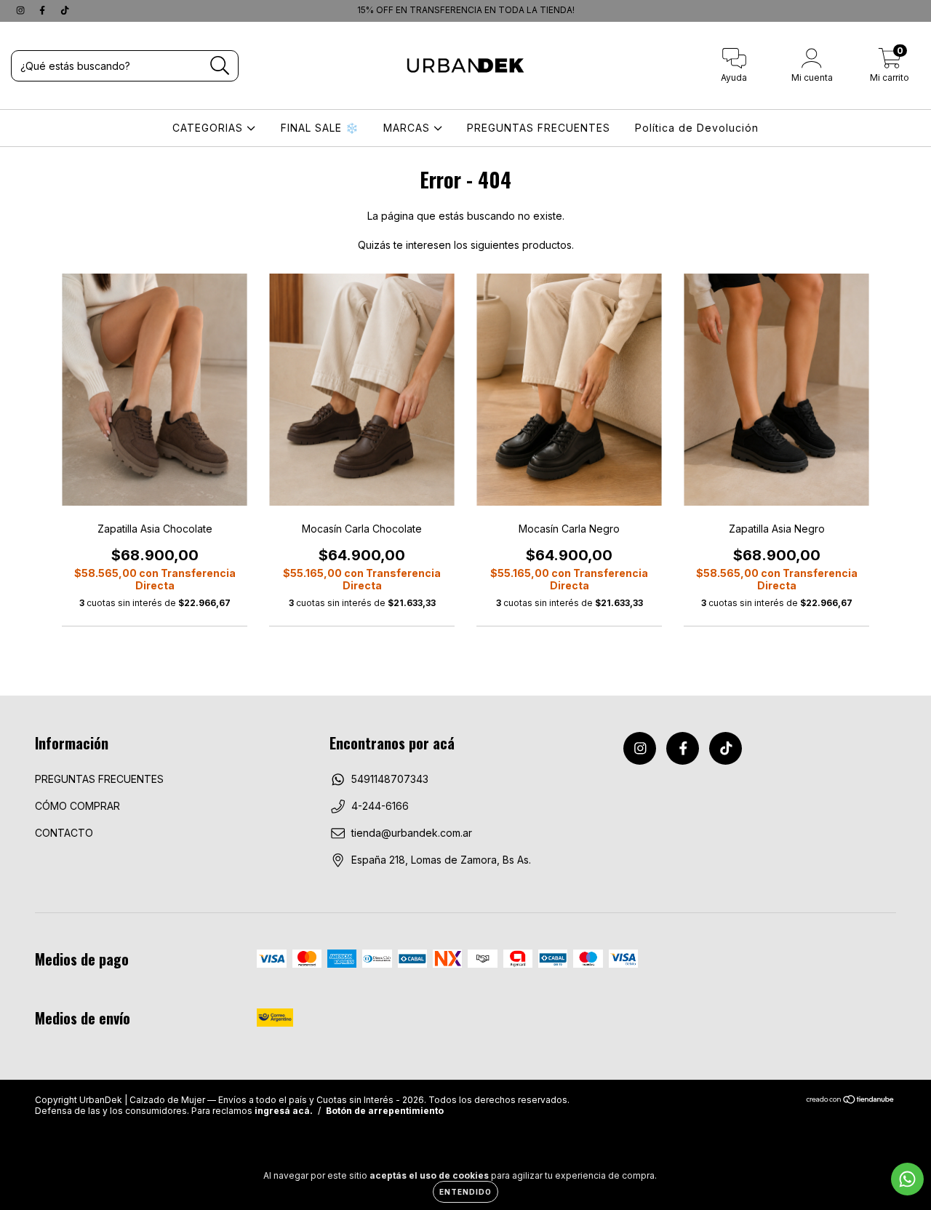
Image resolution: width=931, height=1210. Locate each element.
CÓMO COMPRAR (77, 806)
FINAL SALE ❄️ (320, 128)
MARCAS (408, 128)
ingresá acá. (284, 1110)
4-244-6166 (380, 806)
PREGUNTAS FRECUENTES (538, 128)
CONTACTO (64, 833)
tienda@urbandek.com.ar (411, 833)
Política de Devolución (697, 128)
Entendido (465, 1191)
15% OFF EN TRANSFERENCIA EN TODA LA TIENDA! (320, 9)
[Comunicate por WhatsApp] (907, 1179)
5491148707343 (389, 779)
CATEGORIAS (209, 128)
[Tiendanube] (850, 1101)
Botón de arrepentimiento (385, 1110)
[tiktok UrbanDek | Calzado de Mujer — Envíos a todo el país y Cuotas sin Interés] (64, 10)
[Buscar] (220, 66)
